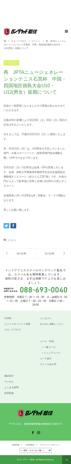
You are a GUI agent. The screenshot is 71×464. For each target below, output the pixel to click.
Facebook (33, 432)
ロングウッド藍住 (27, 460)
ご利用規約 (30, 445)
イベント (11, 63)
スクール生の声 (48, 364)
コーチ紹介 (46, 358)
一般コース (50, 347)
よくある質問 (11, 387)
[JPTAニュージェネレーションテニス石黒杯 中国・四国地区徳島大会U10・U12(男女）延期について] (19, 253)
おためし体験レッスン (52, 324)
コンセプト (46, 318)
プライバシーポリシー (50, 445)
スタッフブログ (18, 41)
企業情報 (15, 445)
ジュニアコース (52, 352)
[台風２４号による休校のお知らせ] (51, 253)
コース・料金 (47, 341)
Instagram (38, 432)
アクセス (9, 381)
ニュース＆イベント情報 (17, 324)
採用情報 (9, 393)
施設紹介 (9, 375)
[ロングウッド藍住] (37, 31)
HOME (7, 318)
